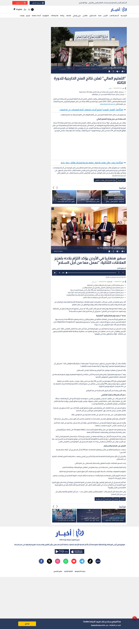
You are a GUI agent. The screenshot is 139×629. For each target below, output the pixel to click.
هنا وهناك (54, 15)
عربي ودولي (77, 15)
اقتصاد (68, 15)
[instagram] (57, 561)
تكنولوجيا (46, 15)
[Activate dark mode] (30, 9)
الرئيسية (124, 15)
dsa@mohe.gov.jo (119, 175)
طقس (85, 15)
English (19, 9)
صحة (99, 15)
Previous (57, 187)
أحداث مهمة (36, 15)
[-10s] (118, 272)
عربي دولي (94, 281)
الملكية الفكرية (68, 571)
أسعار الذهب (114, 15)
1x (59, 272)
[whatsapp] (65, 561)
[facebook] (41, 561)
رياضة (62, 15)
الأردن (105, 15)
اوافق (27, 624)
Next (53, 187)
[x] (49, 561)
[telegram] (82, 561)
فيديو (28, 15)
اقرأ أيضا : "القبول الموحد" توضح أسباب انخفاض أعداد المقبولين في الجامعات (91, 110)
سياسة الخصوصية (96, 625)
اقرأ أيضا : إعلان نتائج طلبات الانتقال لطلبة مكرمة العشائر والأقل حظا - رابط (92, 163)
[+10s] (123, 272)
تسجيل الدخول (36, 3)
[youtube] (73, 561)
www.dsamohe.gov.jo (107, 104)
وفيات (22, 15)
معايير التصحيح (58, 571)
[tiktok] (90, 561)
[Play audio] (55, 273)
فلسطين (92, 15)
